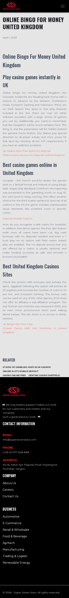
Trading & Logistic (15, 556)
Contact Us (10, 496)
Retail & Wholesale (16, 529)
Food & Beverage (15, 536)
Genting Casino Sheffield (44, 375)
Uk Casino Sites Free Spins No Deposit (27, 151)
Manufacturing (13, 549)
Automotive (11, 516)
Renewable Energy (16, 562)
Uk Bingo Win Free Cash (18, 324)
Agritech (9, 543)
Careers (8, 489)
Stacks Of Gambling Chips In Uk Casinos (27, 367)
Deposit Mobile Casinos (17, 218)
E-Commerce (12, 523)
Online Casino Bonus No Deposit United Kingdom (34, 155)
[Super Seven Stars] (13, 6)
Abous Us (9, 483)
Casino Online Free (14, 375)
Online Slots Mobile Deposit (21, 371)
